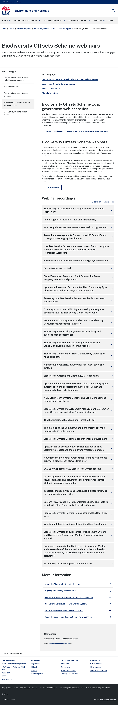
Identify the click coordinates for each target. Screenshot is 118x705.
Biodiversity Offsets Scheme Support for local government (78, 439)
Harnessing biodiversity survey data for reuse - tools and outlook (78, 366)
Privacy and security (68, 670)
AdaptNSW (6, 673)
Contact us (95, 661)
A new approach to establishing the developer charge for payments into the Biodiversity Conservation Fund (78, 311)
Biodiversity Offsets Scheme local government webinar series (70, 79)
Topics (11, 29)
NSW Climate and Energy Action (14, 664)
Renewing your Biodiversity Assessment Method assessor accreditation (78, 300)
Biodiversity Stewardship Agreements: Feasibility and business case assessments (78, 333)
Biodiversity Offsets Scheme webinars (59, 84)
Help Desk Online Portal (59, 644)
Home (4, 29)
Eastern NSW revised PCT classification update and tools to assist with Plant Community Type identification (78, 504)
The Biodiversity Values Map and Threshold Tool (78, 420)
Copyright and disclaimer (70, 674)
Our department (9, 661)
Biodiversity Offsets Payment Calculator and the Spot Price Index (78, 515)
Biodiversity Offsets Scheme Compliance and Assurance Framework (78, 210)
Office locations (96, 664)
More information (50, 93)
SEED (4, 676)
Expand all (96, 202)
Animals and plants (24, 29)
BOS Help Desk (52, 187)
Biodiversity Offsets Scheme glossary (16, 94)
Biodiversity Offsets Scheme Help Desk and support (16, 78)
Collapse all (109, 202)
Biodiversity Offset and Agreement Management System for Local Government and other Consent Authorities (78, 411)
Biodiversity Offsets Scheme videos (16, 113)
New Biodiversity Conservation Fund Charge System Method (78, 260)
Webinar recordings (51, 88)
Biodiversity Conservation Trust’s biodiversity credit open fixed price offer (78, 355)
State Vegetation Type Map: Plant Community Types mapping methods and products (78, 278)
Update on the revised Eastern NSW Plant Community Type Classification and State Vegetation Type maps (78, 289)
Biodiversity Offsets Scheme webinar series (17, 103)
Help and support (65, 29)
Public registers (37, 674)
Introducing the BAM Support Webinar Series (78, 563)
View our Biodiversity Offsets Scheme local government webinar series (78, 131)
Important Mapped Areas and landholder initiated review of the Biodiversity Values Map (78, 492)
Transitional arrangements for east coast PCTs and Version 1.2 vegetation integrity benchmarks (78, 237)
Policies (34, 670)
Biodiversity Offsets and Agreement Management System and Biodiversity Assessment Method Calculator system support (78, 535)
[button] (6, 20)
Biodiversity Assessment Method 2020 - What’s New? (78, 375)
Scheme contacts (11, 87)
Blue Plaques (7, 679)
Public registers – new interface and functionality (78, 219)
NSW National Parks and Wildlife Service (14, 668)
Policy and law (37, 661)
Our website (65, 667)
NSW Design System (108, 700)
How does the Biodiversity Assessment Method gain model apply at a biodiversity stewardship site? (78, 459)
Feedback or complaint (98, 670)
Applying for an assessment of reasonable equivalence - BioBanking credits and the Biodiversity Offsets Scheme (78, 448)
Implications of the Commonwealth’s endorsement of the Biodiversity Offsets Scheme (78, 429)
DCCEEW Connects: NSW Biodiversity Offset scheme (78, 468)
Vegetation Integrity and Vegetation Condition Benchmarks (78, 524)
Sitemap (5, 694)
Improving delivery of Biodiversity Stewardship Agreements (78, 227)
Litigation (34, 667)
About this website (69, 661)
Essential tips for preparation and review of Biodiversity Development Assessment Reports (78, 322)
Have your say (95, 667)
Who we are (65, 664)
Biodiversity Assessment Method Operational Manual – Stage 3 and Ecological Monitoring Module (78, 344)
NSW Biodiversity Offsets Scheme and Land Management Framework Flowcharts (78, 399)
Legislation (35, 664)
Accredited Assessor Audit (78, 268)
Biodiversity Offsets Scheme (45, 29)
